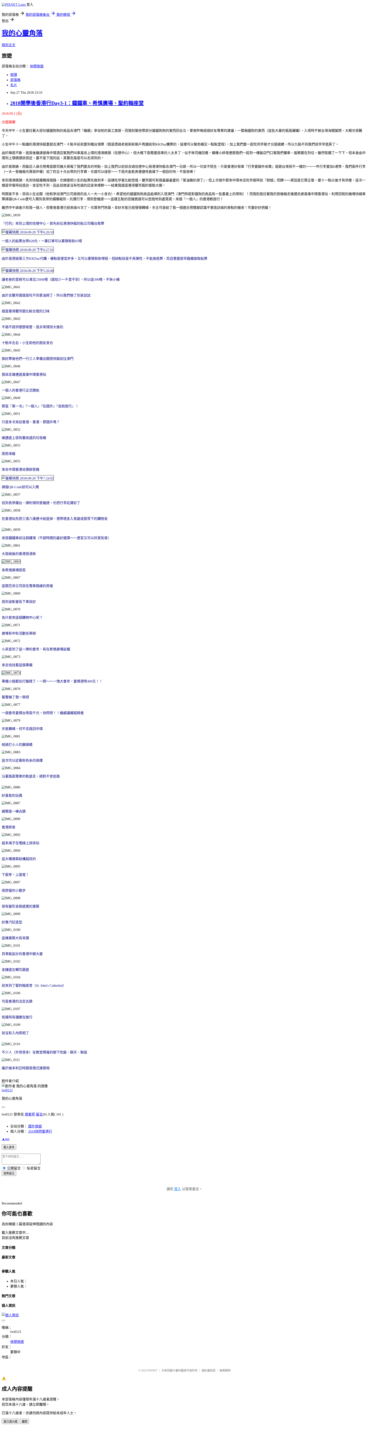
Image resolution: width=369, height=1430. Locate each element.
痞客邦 (30, 1114)
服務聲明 (225, 1370)
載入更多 (9, 1147)
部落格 (15, 80)
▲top (5, 1139)
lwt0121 (7, 1090)
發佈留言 (9, 1173)
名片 (13, 85)
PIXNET (152, 1370)
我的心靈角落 (22, 33)
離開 (24, 1421)
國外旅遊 (35, 1126)
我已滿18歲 (10, 1421)
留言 (39, 1114)
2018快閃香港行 (40, 1131)
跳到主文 (8, 45)
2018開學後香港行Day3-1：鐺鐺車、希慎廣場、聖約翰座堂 (77, 103)
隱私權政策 (208, 1370)
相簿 (13, 75)
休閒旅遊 (37, 66)
